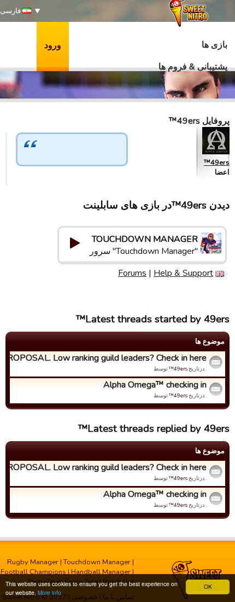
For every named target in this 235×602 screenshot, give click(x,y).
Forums (132, 273)
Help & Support (183, 273)
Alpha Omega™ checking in (155, 385)
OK (208, 586)
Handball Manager (101, 572)
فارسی (11, 11)
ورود (52, 45)
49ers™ (217, 162)
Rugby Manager (32, 562)
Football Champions (33, 572)
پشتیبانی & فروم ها (192, 67)
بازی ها (214, 45)
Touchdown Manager (97, 562)
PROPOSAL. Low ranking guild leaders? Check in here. (110, 358)
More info (49, 592)
